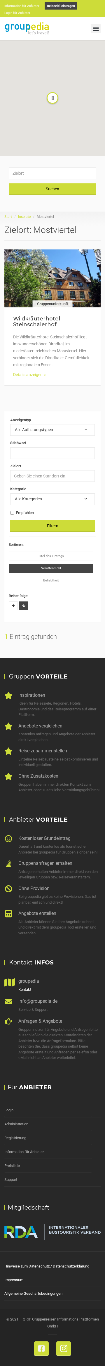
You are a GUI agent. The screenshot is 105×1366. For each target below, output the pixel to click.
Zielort (15, 466)
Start (8, 217)
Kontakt (24, 989)
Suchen (52, 189)
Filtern (52, 526)
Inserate (24, 217)
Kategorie (18, 489)
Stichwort (18, 443)
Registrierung (15, 1138)
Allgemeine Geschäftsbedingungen (33, 1293)
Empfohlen (25, 512)
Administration (16, 1124)
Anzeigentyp (20, 420)
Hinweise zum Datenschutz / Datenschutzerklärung (46, 1266)
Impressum (13, 1280)
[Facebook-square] (41, 1348)
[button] (96, 28)
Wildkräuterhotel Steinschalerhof (36, 321)
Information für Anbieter (24, 1152)
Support (10, 1179)
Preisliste (12, 1165)
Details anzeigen (28, 374)
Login (8, 1110)
